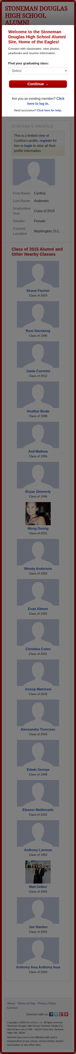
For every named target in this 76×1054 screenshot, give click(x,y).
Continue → (38, 84)
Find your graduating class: (28, 63)
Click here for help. (49, 110)
